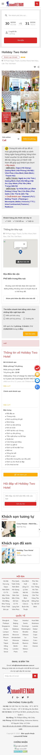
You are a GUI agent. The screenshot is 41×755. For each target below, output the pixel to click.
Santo (25, 623)
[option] (20, 529)
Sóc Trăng (35, 587)
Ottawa (25, 635)
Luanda (35, 626)
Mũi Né (25, 592)
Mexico (25, 649)
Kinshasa (35, 623)
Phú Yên (35, 581)
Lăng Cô (25, 587)
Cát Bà (15, 592)
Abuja (35, 632)
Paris (16, 652)
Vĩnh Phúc (15, 609)
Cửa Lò (25, 604)
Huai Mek (35, 620)
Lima (25, 652)
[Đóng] (24, 244)
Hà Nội (5, 581)
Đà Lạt (5, 609)
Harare (35, 646)
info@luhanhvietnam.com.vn (23, 665)
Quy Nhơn (5, 598)
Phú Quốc (15, 581)
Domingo (25, 626)
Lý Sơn (25, 590)
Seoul (6, 652)
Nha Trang (6, 604)
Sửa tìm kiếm (30, 334)
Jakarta (6, 635)
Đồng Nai (35, 601)
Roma (15, 632)
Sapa (6, 587)
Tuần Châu (16, 584)
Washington (26, 629)
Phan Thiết (6, 607)
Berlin (16, 646)
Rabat (35, 643)
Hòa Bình (25, 581)
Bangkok (6, 620)
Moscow (16, 635)
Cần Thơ (35, 595)
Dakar (35, 629)
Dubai (15, 626)
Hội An (35, 584)
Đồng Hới (25, 601)
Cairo (35, 640)
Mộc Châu (6, 595)
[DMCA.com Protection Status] (21, 751)
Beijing (15, 623)
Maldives (15, 629)
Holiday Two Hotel (25, 550)
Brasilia (25, 632)
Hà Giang (15, 590)
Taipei (6, 643)
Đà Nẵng (6, 601)
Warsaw (15, 640)
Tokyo (15, 620)
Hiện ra (6, 386)
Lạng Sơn (15, 607)
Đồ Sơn (15, 601)
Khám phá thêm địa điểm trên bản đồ (20, 298)
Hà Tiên (35, 590)
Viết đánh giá (21, 475)
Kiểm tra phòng (29, 139)
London (15, 649)
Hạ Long (6, 584)
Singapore (6, 626)
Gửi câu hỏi (20, 504)
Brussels (16, 643)
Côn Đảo (35, 592)
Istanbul (25, 620)
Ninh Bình (5, 590)
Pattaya (6, 623)
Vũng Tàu (35, 598)
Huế (25, 584)
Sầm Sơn (15, 595)
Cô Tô (6, 592)
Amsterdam (16, 637)
